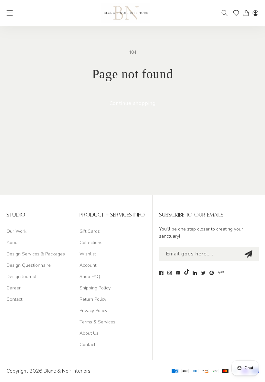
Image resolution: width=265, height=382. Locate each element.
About (12, 243)
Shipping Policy (95, 288)
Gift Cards (90, 231)
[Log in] (255, 13)
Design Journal (21, 277)
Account (88, 265)
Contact (14, 299)
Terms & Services (97, 322)
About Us (89, 333)
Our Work (16, 231)
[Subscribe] (248, 254)
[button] (10, 13)
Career (13, 288)
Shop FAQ (90, 277)
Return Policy (93, 299)
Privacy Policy (93, 311)
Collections (91, 243)
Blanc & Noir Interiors (67, 371)
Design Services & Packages (35, 254)
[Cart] (247, 13)
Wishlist (88, 254)
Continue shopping (133, 103)
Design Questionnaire (28, 265)
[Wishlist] (238, 13)
